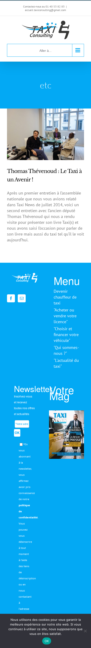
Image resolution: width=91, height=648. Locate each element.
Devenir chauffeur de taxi (65, 297)
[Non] (85, 631)
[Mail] (22, 298)
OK (17, 432)
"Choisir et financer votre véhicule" (66, 334)
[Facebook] (11, 298)
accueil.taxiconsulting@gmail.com (45, 10)
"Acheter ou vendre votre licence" (65, 315)
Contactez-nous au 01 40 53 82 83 (44, 6)
